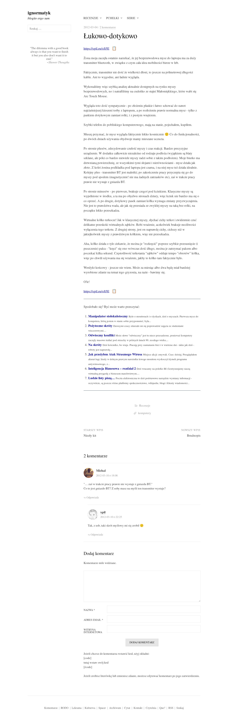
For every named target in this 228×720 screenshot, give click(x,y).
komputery (144, 413)
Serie (131, 18)
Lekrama (76, 708)
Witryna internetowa (93, 631)
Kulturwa (90, 708)
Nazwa (89, 610)
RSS (170, 708)
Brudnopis (193, 435)
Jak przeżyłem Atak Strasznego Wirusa (115, 354)
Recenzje (90, 18)
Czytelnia (151, 708)
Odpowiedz (92, 497)
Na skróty (95, 344)
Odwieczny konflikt (101, 335)
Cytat (127, 708)
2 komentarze (108, 27)
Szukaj (180, 708)
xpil (102, 512)
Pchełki (112, 18)
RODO (64, 708)
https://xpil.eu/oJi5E (96, 48)
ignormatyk (39, 12)
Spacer (102, 708)
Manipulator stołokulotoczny (108, 316)
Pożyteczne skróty (100, 325)
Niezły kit (90, 435)
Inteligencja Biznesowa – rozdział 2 (112, 368)
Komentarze (51, 708)
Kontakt (138, 708)
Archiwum (115, 708)
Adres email (93, 620)
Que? (162, 708)
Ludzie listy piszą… (101, 378)
